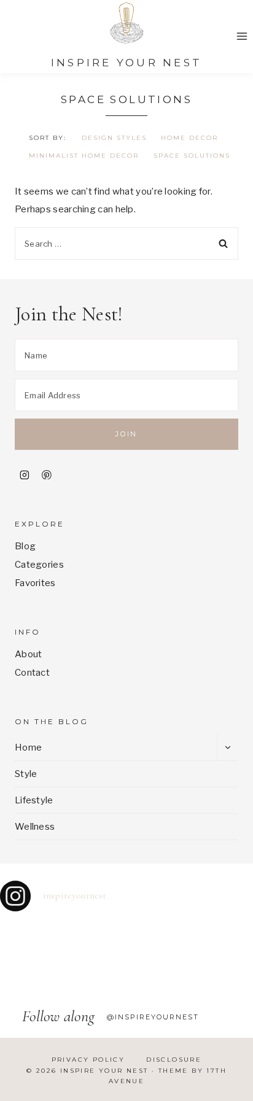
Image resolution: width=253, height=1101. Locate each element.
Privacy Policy (88, 1060)
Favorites (35, 583)
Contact (32, 672)
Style (26, 773)
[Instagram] (24, 475)
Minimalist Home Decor (84, 156)
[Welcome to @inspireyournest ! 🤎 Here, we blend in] (31, 969)
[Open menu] (241, 35)
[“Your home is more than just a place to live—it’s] (158, 933)
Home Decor (189, 138)
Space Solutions (192, 156)
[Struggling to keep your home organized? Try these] (95, 933)
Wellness (35, 826)
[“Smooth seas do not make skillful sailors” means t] (31, 933)
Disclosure (173, 1060)
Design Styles (114, 138)
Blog (25, 546)
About (28, 654)
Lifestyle (34, 800)
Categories (39, 564)
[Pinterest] (46, 475)
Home (28, 747)
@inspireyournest (153, 1017)
